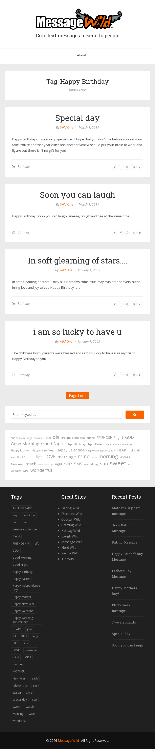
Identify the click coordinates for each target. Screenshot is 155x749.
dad (48, 438)
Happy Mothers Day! (124, 591)
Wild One (66, 127)
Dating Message (124, 542)
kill (138, 450)
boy (29, 438)
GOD (129, 437)
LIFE (30, 456)
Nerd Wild (68, 547)
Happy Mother (20, 450)
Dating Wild (70, 508)
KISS (13, 457)
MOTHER (125, 457)
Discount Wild (71, 513)
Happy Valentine (70, 450)
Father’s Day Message (122, 574)
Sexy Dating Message (122, 528)
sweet (118, 463)
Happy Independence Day (118, 444)
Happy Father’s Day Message (127, 556)
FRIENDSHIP (106, 437)
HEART (122, 450)
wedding (16, 471)
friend (91, 438)
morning (108, 456)
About (81, 55)
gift (120, 437)
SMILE (68, 464)
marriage (67, 457)
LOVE (50, 456)
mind (84, 456)
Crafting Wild (71, 525)
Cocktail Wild (71, 519)
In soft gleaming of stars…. (77, 260)
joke (132, 450)
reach (31, 464)
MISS (94, 457)
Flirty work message (121, 608)
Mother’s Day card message (126, 511)
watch (131, 464)
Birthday (23, 166)
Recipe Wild (70, 553)
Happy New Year (43, 450)
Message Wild (71, 542)
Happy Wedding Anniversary (100, 450)
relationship (45, 464)
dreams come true (73, 438)
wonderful (41, 470)
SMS (78, 464)
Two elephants (124, 622)
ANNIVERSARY (18, 438)
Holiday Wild (70, 530)
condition (39, 438)
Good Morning (25, 443)
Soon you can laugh (77, 194)
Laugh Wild (69, 536)
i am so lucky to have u (77, 331)
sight (58, 464)
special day (91, 464)
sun (104, 464)
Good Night (53, 443)
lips (39, 457)
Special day (77, 117)
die (56, 437)
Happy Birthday (76, 444)
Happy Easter (95, 444)
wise (26, 471)
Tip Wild (67, 559)
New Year (17, 464)
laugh (21, 457)
